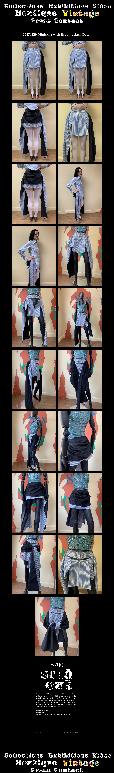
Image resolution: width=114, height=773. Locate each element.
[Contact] (68, 21)
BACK (38, 732)
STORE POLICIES (71, 732)
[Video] (102, 6)
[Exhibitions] (68, 6)
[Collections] (23, 6)
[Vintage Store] (81, 14)
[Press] (40, 21)
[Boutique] (36, 14)
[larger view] (34, 71)
